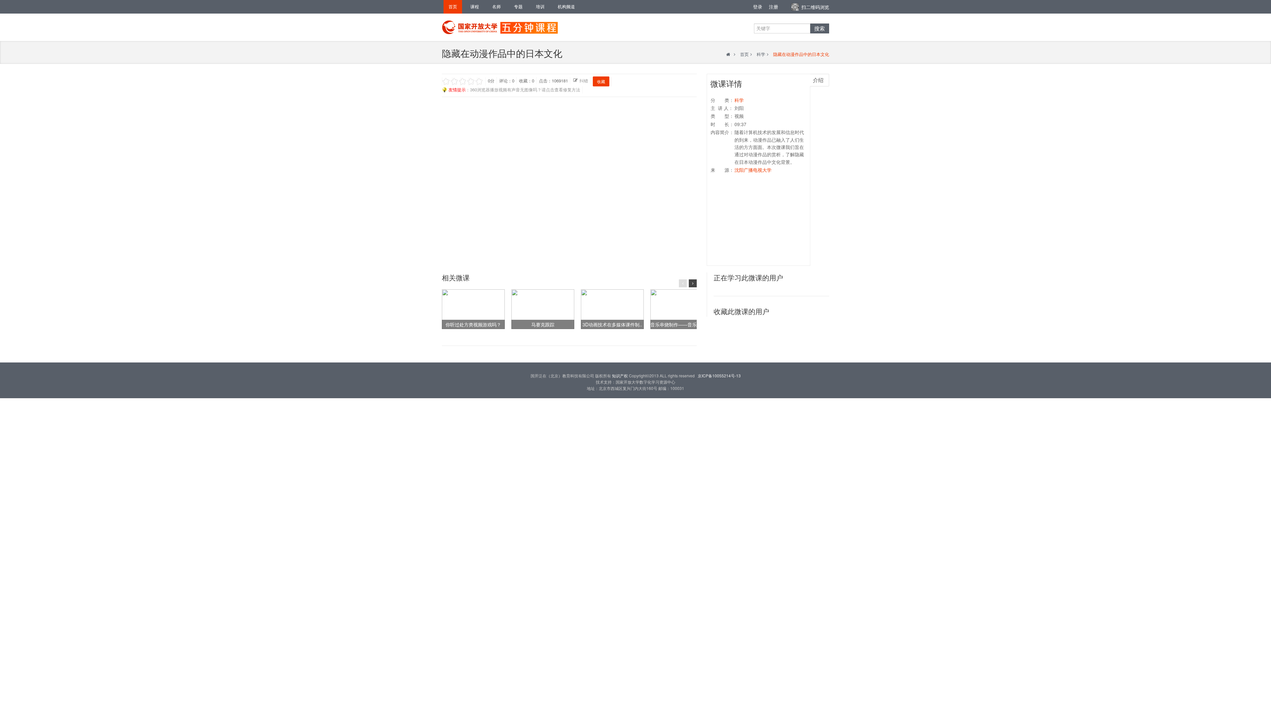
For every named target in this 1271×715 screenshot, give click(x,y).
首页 (452, 6)
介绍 (818, 80)
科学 (761, 54)
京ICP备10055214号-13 (719, 375)
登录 (757, 6)
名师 (496, 6)
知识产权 (620, 375)
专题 (518, 6)
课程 (474, 6)
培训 (540, 6)
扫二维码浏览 (815, 7)
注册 (773, 6)
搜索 (819, 28)
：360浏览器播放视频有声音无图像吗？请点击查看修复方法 (514, 89)
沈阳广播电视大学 (753, 170)
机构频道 (566, 6)
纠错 (584, 80)
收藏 (601, 81)
